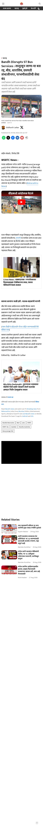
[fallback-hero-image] (9, 528)
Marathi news (9, 409)
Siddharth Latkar (12, 127)
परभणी (18, 238)
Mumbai (21, 411)
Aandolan (14, 427)
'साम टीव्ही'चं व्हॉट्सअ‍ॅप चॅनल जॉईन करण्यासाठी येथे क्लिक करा (20, 328)
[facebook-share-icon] (13, 139)
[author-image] (3, 127)
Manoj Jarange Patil (7, 431)
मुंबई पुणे (24, 8)
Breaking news (32, 409)
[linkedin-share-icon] (17, 139)
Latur (23, 423)
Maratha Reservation (8, 423)
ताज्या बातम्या (7, 8)
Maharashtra (5, 411)
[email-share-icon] (22, 139)
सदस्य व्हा (10, 397)
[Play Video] (22, 202)
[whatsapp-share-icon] (4, 139)
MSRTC (29, 423)
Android (25, 416)
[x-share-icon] (8, 139)
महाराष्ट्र (17, 8)
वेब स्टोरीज (34, 8)
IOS (32, 416)
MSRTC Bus (5, 427)
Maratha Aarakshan (24, 427)
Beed (18, 423)
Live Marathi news (28, 413)
